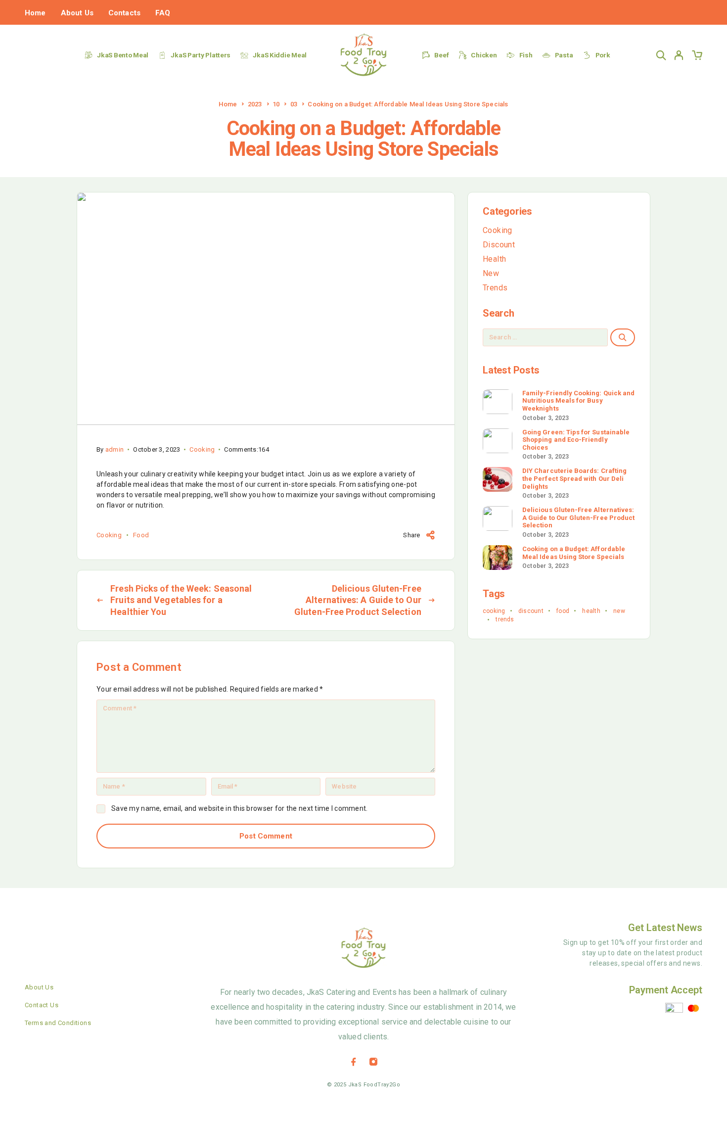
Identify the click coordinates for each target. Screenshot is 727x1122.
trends (505, 619)
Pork (602, 55)
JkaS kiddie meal (280, 55)
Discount (499, 244)
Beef (441, 55)
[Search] (661, 55)
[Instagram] (373, 1062)
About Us (77, 12)
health (591, 611)
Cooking (202, 449)
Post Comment (265, 836)
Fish (526, 55)
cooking (109, 535)
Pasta (564, 55)
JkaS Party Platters (200, 55)
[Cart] (697, 57)
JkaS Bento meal (122, 55)
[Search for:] (545, 337)
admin (114, 449)
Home (35, 12)
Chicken (484, 55)
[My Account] (679, 55)
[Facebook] (354, 1062)
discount (531, 611)
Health (494, 259)
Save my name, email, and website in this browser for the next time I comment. (239, 808)
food (141, 535)
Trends (495, 287)
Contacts (124, 12)
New (491, 273)
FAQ (162, 12)
